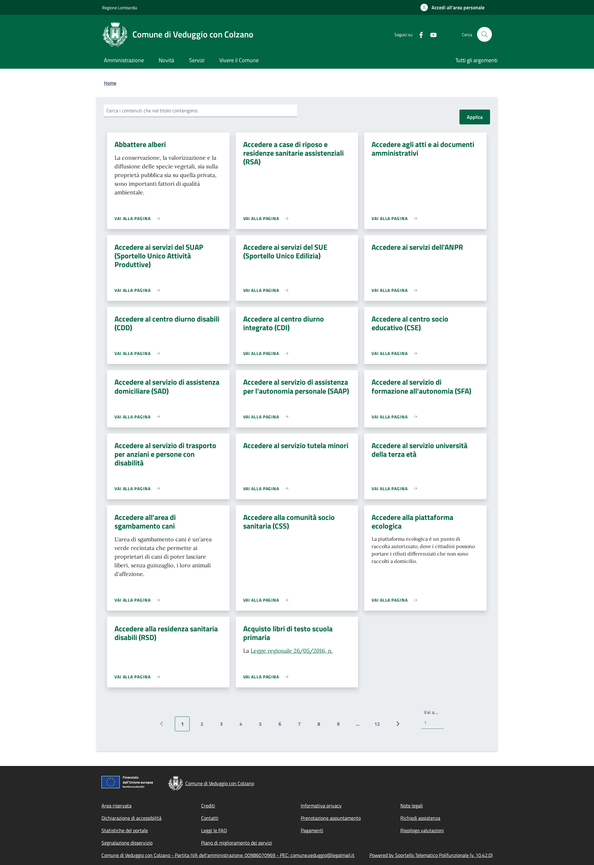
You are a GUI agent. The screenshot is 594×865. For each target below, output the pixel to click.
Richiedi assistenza (420, 818)
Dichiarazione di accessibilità (131, 818)
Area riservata (116, 805)
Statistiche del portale (124, 830)
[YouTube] (431, 34)
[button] (452, 7)
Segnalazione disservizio (127, 842)
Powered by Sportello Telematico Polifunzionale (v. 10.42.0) (431, 855)
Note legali (411, 805)
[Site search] (484, 34)
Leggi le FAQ (214, 830)
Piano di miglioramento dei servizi (236, 842)
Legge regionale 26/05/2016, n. (292, 650)
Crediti (208, 805)
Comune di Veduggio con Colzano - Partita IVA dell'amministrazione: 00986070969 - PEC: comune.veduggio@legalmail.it (228, 855)
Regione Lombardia (119, 7)
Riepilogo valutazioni (422, 830)
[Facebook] (418, 34)
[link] (138, 218)
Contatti (209, 818)
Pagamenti (312, 830)
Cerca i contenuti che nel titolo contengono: (152, 110)
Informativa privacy (321, 805)
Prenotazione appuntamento (331, 818)
